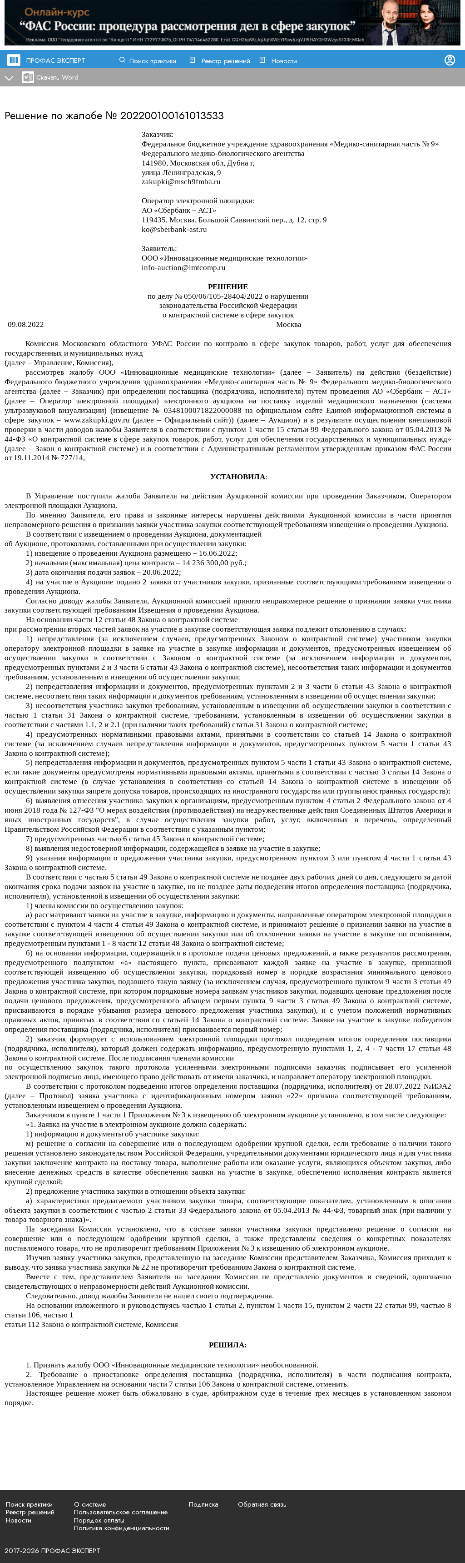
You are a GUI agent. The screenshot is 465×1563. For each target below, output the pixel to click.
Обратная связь (262, 1504)
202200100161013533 (172, 115)
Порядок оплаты (99, 1520)
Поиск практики (152, 61)
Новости (284, 61)
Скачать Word (57, 77)
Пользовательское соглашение (121, 1512)
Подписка (203, 1504)
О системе (90, 1504)
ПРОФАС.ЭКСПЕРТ (55, 60)
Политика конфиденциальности (121, 1528)
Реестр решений (226, 61)
